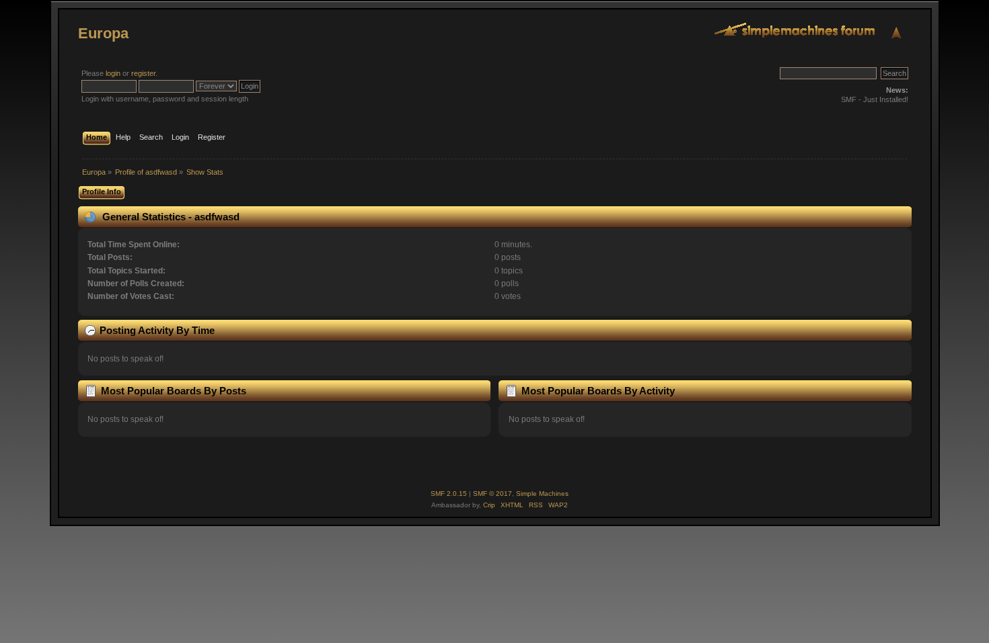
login (113, 73)
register (143, 73)
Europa (103, 33)
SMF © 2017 (492, 493)
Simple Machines (542, 493)
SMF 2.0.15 (449, 493)
